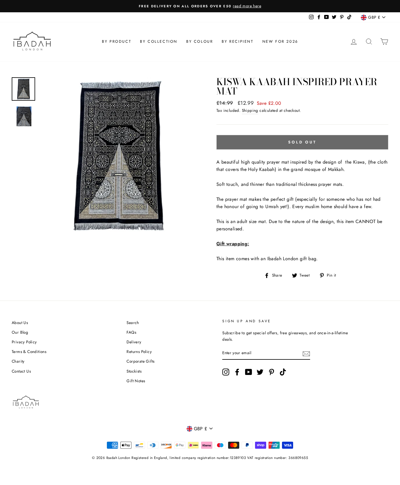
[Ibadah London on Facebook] (237, 372)
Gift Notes (136, 381)
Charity (18, 361)
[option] (200, 6)
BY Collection (158, 41)
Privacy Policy (24, 342)
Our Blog (20, 332)
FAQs (131, 332)
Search (133, 322)
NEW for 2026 (280, 41)
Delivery (134, 342)
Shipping (250, 110)
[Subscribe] (306, 353)
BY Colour (199, 41)
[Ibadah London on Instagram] (225, 372)
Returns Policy (139, 351)
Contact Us (21, 371)
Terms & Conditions (29, 351)
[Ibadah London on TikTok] (282, 372)
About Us (20, 322)
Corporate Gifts (140, 361)
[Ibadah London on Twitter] (260, 372)
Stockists (134, 371)
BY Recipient (237, 41)
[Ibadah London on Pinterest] (271, 372)
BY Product (116, 41)
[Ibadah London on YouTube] (248, 372)
